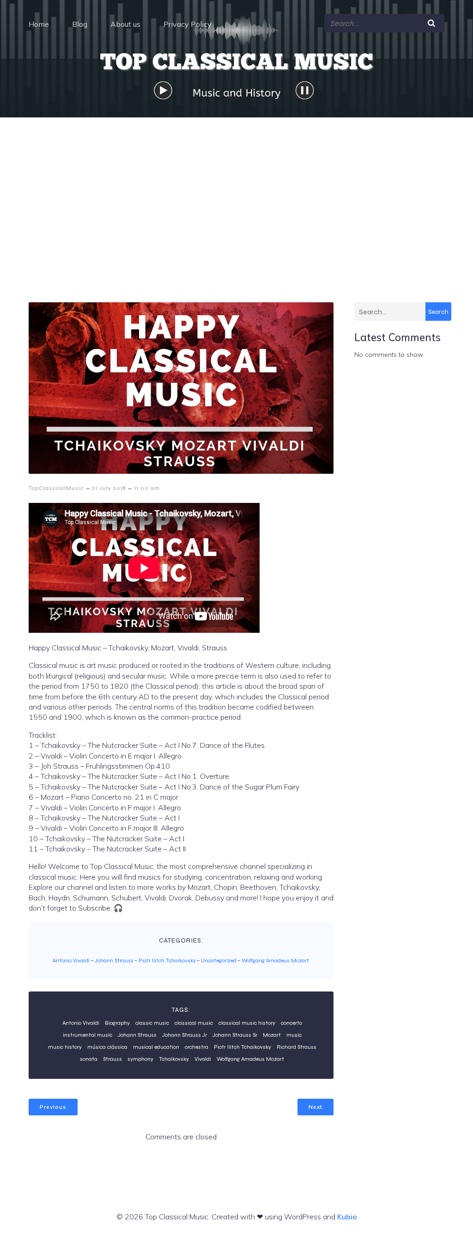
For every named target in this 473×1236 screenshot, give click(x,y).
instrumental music (87, 1035)
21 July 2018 (109, 488)
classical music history (246, 1023)
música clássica (107, 1047)
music (294, 1035)
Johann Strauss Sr (234, 1035)
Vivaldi (202, 1059)
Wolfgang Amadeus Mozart (275, 960)
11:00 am (147, 488)
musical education (156, 1047)
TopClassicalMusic (56, 488)
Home (39, 24)
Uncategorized (218, 960)
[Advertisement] (236, 186)
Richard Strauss (296, 1047)
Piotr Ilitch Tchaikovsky (167, 960)
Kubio (347, 1216)
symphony (140, 1059)
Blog (79, 24)
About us (125, 24)
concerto (291, 1023)
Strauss (112, 1059)
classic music (152, 1023)
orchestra (196, 1047)
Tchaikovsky (174, 1059)
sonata (88, 1059)
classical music (194, 1023)
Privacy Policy (188, 24)
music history (65, 1047)
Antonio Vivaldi (71, 960)
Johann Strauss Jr (184, 1035)
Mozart (272, 1035)
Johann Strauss (114, 960)
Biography (117, 1023)
